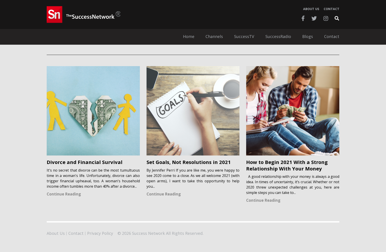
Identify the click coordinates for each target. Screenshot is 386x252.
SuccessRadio (278, 36)
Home (188, 36)
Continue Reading (64, 194)
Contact (331, 9)
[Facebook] (303, 18)
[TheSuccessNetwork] (83, 14)
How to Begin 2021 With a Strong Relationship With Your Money (287, 165)
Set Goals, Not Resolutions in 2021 (189, 162)
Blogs (307, 36)
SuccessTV (244, 36)
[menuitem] (188, 36)
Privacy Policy (100, 233)
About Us (311, 9)
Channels (214, 36)
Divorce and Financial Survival (84, 162)
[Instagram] (325, 18)
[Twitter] (314, 18)
